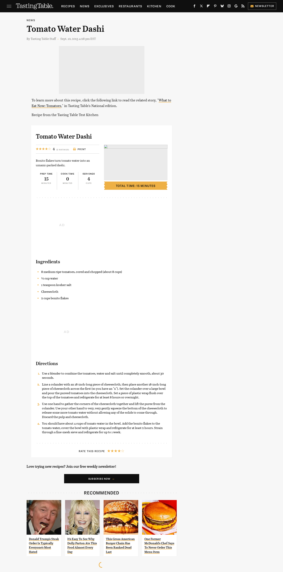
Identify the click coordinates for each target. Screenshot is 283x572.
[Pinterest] (215, 6)
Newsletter (264, 6)
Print (82, 149)
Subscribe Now (99, 478)
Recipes (68, 6)
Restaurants (130, 6)
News (84, 6)
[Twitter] (201, 6)
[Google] (236, 6)
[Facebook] (194, 6)
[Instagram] (229, 6)
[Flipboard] (208, 6)
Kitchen (154, 6)
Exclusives (104, 6)
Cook (170, 6)
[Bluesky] (222, 6)
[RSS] (243, 6)
